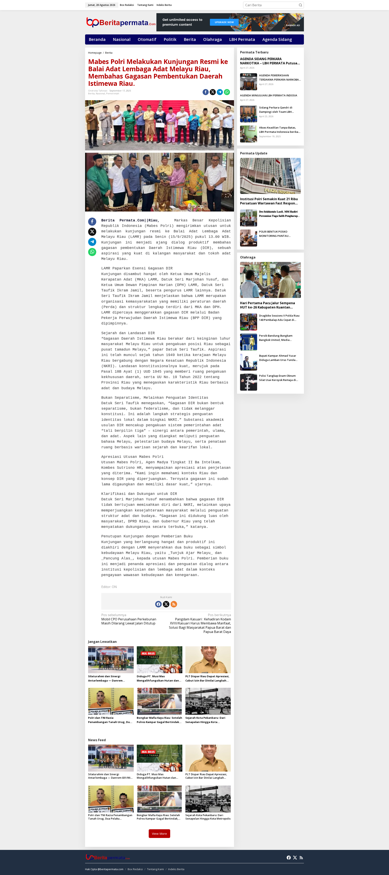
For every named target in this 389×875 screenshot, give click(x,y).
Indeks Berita (176, 869)
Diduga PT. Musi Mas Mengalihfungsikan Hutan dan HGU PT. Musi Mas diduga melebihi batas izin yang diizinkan (158, 678)
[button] (300, 5)
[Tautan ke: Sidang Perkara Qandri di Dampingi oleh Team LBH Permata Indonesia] (248, 113)
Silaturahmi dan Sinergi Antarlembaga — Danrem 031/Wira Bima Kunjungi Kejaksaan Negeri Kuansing (106, 678)
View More (159, 833)
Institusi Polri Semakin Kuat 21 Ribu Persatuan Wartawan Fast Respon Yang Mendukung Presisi (269, 201)
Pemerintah (112, 93)
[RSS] (174, 604)
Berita (91, 93)
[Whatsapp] (227, 92)
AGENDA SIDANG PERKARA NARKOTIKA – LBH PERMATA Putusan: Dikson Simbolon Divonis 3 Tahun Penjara (270, 61)
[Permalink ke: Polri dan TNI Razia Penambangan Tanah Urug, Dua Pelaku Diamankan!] (111, 701)
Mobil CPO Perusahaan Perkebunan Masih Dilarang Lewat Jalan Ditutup (128, 619)
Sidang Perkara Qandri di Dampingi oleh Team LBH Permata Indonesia (275, 110)
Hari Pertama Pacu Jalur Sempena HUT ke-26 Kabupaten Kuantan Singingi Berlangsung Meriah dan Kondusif (267, 305)
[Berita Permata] (120, 22)
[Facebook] (158, 604)
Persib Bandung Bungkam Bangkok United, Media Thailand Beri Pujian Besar (276, 338)
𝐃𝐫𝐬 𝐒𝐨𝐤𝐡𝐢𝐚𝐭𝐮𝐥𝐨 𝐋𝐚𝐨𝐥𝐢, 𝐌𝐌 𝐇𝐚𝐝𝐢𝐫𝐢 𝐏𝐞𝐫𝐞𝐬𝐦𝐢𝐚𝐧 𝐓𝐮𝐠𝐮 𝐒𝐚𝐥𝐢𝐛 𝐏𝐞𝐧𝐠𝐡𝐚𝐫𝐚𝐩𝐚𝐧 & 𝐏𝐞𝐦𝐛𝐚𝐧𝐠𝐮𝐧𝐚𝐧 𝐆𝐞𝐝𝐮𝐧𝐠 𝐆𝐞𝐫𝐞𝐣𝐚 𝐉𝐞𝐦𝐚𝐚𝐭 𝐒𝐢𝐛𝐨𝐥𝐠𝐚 (279, 214)
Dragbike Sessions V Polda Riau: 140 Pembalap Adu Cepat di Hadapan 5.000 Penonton (279, 318)
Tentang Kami (155, 869)
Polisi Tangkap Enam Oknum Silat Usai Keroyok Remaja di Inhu (277, 378)
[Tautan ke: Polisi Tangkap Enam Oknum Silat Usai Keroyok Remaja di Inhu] (248, 382)
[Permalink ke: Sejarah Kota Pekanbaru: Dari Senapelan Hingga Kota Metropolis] (208, 701)
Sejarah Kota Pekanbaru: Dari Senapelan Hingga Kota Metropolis (205, 720)
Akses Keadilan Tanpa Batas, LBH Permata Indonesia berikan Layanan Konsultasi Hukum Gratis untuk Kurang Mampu (279, 130)
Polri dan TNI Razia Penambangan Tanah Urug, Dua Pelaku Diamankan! (109, 720)
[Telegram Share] (220, 92)
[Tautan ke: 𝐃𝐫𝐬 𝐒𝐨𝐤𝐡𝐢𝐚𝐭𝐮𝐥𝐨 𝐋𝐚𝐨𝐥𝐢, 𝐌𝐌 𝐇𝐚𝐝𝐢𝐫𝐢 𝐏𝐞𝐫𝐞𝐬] (248, 217)
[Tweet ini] (213, 92)
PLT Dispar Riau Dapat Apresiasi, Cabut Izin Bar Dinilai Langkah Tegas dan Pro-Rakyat (207, 678)
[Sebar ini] (206, 92)
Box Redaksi (135, 869)
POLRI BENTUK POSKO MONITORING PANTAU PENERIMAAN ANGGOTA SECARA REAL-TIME (280, 234)
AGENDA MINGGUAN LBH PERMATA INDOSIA (268, 95)
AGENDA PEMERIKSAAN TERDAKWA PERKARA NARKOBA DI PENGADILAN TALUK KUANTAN (279, 77)
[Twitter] (166, 604)
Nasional (100, 93)
